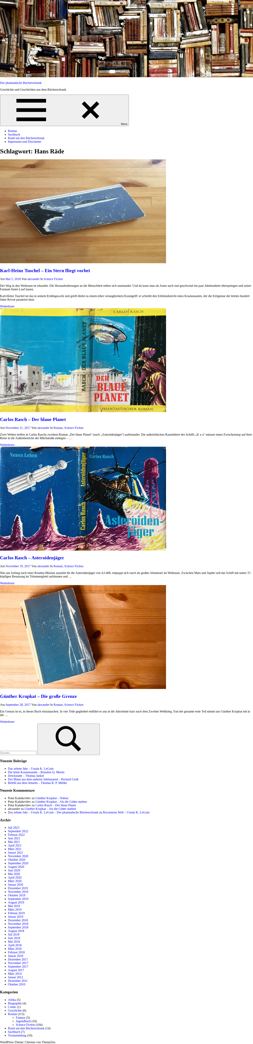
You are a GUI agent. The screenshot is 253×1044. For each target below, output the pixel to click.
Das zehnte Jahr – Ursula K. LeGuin (31, 768)
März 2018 (15, 948)
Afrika (12, 999)
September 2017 (18, 966)
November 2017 (18, 963)
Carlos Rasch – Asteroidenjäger (32, 557)
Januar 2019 (15, 916)
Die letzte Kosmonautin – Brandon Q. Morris (36, 772)
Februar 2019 (16, 913)
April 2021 (15, 845)
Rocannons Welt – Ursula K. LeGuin (126, 812)
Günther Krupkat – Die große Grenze (38, 696)
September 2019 (18, 899)
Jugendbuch (23, 1021)
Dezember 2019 (18, 888)
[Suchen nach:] (18, 752)
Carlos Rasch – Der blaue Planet (33, 419)
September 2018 (18, 927)
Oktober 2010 (16, 984)
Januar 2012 (15, 977)
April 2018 (15, 945)
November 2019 (18, 891)
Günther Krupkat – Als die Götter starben (61, 801)
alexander (33, 279)
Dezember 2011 (18, 980)
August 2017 (16, 970)
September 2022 (18, 831)
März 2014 (15, 973)
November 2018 (18, 923)
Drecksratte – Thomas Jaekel (26, 775)
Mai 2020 (14, 874)
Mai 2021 (14, 842)
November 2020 (18, 856)
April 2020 (15, 877)
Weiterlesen (7, 306)
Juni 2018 (14, 938)
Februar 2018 (16, 952)
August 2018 (16, 931)
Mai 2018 (14, 941)
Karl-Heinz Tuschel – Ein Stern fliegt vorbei (45, 270)
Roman (12, 131)
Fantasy (20, 1017)
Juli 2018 (13, 934)
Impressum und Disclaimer (24, 141)
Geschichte (15, 1010)
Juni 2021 (14, 838)
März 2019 (15, 909)
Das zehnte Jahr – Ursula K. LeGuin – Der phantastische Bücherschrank (53, 812)
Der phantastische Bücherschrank (21, 83)
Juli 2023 (13, 827)
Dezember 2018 (18, 920)
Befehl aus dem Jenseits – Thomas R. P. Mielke (37, 783)
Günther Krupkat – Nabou (51, 798)
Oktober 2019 (16, 895)
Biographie (15, 1003)
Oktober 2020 (16, 859)
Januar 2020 (15, 884)
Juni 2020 (14, 870)
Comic (12, 1007)
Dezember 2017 (18, 959)
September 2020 (18, 863)
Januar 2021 (15, 852)
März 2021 (15, 849)
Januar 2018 (15, 956)
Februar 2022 (16, 834)
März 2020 (15, 881)
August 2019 (16, 902)
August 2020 (16, 866)
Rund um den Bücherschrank (26, 138)
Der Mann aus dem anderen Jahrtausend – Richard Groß (43, 779)
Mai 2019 (14, 906)
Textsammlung (17, 1035)
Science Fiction (53, 279)
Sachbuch (14, 134)
